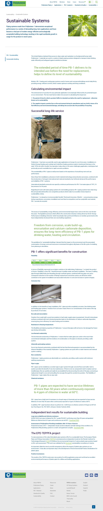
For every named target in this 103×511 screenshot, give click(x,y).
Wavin (68, 501)
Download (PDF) (74, 420)
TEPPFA (52, 439)
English (85, 482)
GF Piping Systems (72, 485)
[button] (90, 2)
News (68, 2)
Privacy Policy (69, 507)
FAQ (51, 493)
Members (62, 2)
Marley (68, 490)
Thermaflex (70, 499)
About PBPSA (53, 2)
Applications (36, 488)
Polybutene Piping (38, 485)
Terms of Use (61, 507)
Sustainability (10, 14)
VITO (47, 441)
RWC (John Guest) (72, 496)
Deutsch (85, 485)
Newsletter (53, 490)
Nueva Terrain (71, 493)
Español (85, 488)
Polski (85, 490)
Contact (52, 496)
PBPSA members (71, 482)
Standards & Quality (39, 493)
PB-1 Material (37, 490)
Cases (74, 2)
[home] (15, 3)
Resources (81, 2)
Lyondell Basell (71, 488)
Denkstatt (69, 443)
